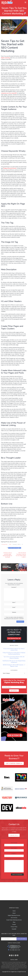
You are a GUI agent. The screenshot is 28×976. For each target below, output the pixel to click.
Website (14, 612)
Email (14, 607)
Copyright (14, 929)
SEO (10, 544)
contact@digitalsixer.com (15, 946)
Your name (14, 842)
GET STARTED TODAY (13, 763)
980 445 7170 (13, 835)
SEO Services (14, 917)
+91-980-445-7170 (15, 950)
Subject (13, 853)
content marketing (13, 547)
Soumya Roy (4, 544)
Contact (14, 924)
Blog (14, 922)
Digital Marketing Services (14, 915)
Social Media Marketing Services (14, 920)
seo (19, 547)
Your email (14, 848)
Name (14, 602)
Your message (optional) (14, 858)
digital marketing (5, 58)
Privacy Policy (14, 926)
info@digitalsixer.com (15, 945)
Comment (14, 587)
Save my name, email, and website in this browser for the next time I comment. (14, 618)
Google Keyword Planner (10, 168)
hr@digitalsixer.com (14, 948)
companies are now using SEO (9, 93)
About (14, 913)
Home (14, 911)
